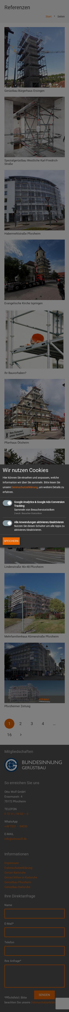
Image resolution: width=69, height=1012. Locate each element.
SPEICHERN (11, 541)
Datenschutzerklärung (24, 487)
